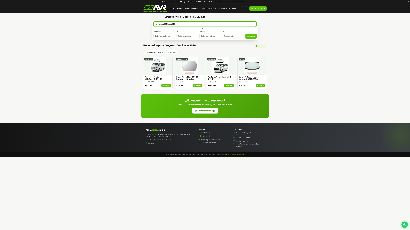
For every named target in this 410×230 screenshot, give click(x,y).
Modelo (202, 32)
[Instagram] (200, 136)
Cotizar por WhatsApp (206, 111)
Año (224, 32)
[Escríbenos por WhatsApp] (404, 224)
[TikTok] (207, 136)
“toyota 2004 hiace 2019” (153, 52)
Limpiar (252, 36)
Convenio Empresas (208, 8)
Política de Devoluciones (213, 154)
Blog (234, 8)
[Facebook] (203, 136)
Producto (157, 32)
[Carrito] (244, 8)
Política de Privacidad (198, 154)
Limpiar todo (171, 52)
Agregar (167, 85)
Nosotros (151, 143)
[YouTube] (210, 136)
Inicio (172, 8)
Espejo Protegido (191, 8)
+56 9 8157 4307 (206, 133)
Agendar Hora (224, 8)
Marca (179, 32)
